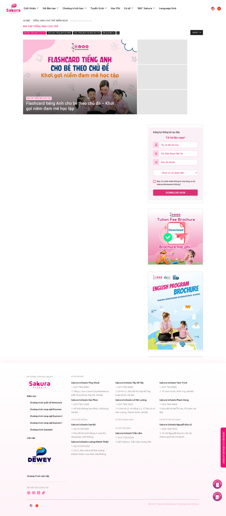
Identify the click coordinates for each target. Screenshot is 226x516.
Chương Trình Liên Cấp (38, 476)
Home (26, 21)
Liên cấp (31, 438)
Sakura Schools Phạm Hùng (174, 400)
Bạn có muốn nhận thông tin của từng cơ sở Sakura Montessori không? (176, 183)
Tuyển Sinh (97, 8)
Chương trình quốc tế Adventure (46, 403)
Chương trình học (73, 8)
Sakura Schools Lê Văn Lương (131, 400)
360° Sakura (144, 8)
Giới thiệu (30, 8)
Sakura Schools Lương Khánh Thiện (90, 442)
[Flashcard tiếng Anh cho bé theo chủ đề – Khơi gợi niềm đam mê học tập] (80, 85)
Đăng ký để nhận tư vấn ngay (223, 447)
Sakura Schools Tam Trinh (173, 383)
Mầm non (31, 396)
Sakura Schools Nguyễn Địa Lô (175, 425)
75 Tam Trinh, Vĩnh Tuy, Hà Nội (178, 391)
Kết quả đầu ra (108, 33)
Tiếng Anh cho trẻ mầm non (50, 21)
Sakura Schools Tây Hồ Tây (129, 383)
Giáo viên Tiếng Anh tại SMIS (59, 33)
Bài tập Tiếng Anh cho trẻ (34, 33)
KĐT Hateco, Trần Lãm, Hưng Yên (134, 442)
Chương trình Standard (41, 430)
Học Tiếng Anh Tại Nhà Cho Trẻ (87, 33)
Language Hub (167, 8)
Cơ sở (127, 8)
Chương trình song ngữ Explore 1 (46, 423)
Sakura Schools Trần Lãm (128, 433)
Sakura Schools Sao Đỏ (83, 425)
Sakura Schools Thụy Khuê (85, 383)
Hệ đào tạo (49, 8)
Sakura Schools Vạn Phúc (84, 400)
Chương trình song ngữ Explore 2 (46, 416)
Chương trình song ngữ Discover (45, 409)
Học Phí (115, 8)
